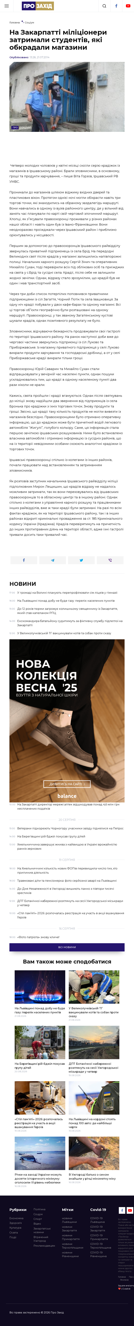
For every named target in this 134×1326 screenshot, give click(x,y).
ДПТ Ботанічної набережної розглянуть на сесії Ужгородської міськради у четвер (93, 1067)
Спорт (38, 1219)
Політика (39, 1209)
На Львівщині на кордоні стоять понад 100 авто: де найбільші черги (92, 1123)
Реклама (124, 1280)
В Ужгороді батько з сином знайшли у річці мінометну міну (92, 1176)
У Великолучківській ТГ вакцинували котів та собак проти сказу (94, 1012)
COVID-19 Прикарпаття (99, 1237)
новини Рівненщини (70, 1254)
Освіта (13, 1232)
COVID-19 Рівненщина (98, 1254)
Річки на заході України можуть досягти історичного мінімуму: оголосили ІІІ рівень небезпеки (38, 1178)
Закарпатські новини (42, 1230)
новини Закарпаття (69, 1228)
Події (12, 1237)
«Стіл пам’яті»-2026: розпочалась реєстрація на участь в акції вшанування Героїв (39, 1123)
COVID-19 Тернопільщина (100, 1245)
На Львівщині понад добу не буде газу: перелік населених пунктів (40, 1010)
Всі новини (67, 947)
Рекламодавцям (44, 1245)
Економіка (16, 1218)
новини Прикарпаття (71, 1237)
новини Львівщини (69, 1220)
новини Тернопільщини (72, 1245)
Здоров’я (15, 1223)
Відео (37, 1223)
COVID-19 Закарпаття (97, 1228)
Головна (122, 1277)
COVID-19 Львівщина (97, 1220)
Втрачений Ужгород (41, 1239)
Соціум (38, 1214)
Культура (15, 1227)
